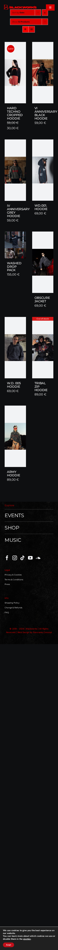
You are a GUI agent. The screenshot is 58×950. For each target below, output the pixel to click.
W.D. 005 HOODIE (14, 384)
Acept (8, 945)
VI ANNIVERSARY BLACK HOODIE (45, 113)
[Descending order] (45, 12)
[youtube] (30, 557)
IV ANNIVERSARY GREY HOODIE (18, 211)
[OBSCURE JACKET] (43, 262)
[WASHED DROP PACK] (15, 245)
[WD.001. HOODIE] (43, 170)
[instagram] (14, 557)
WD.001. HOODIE (40, 207)
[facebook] (7, 557)
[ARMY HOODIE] (15, 436)
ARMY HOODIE (13, 473)
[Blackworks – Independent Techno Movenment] (20, 5)
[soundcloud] (38, 557)
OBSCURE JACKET (42, 299)
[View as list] (32, 29)
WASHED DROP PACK (14, 266)
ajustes (27, 939)
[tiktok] (22, 557)
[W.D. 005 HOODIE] (15, 347)
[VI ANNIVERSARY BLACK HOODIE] (43, 72)
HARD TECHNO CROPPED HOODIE (15, 113)
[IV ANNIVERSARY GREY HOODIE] (15, 170)
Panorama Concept (42, 632)
